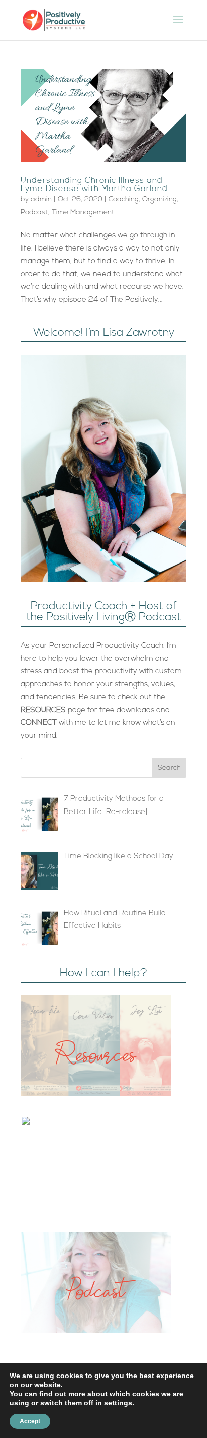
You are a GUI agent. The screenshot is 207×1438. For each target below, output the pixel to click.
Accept (30, 1421)
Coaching (124, 199)
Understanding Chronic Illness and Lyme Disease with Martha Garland (94, 185)
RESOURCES (43, 710)
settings (118, 1403)
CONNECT (39, 723)
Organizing (159, 199)
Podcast (34, 212)
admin (41, 199)
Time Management (83, 212)
